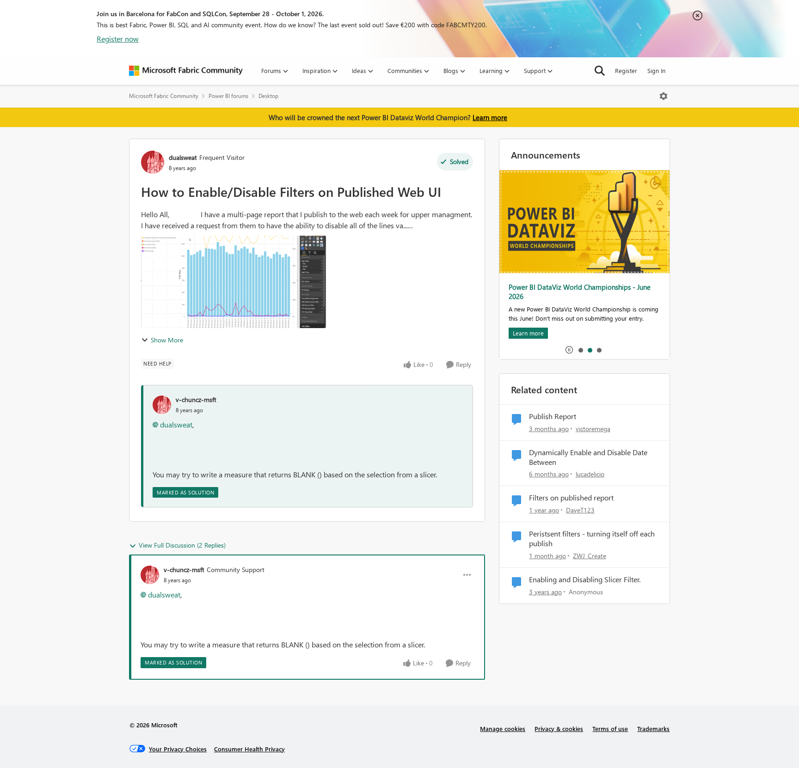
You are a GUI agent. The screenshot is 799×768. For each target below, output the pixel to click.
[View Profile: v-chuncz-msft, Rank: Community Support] (150, 575)
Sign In (656, 70)
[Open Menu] (663, 96)
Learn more (490, 117)
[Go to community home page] (186, 71)
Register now (118, 38)
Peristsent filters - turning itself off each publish (592, 538)
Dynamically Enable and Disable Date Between (588, 457)
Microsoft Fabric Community (163, 95)
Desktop (268, 95)
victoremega (593, 428)
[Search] (599, 70)
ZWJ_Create (589, 555)
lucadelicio (590, 473)
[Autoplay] (569, 349)
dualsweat (183, 157)
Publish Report (552, 416)
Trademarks (653, 728)
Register (626, 70)
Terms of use (610, 728)
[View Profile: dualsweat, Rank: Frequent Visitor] (152, 162)
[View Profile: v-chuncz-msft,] (162, 405)
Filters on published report (571, 497)
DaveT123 (580, 510)
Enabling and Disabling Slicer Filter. (584, 579)
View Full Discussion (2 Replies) (182, 545)
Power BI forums (228, 95)
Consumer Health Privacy (249, 749)
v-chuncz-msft (196, 399)
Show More (167, 339)
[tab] (580, 349)
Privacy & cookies (559, 728)
